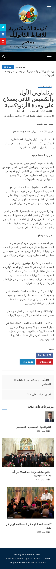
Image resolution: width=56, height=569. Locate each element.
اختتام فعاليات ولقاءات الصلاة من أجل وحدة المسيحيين (31, 473)
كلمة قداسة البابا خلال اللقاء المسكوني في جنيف (28, 526)
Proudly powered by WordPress (23, 558)
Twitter (26, 355)
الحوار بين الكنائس (45, 87)
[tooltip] (3, 27)
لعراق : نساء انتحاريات (40, 394)
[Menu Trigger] (49, 6)
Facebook (43, 355)
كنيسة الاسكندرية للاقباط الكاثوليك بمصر (28, 34)
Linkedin (26, 361)
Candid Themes (37, 562)
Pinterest (44, 361)
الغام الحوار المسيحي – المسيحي (34, 427)
